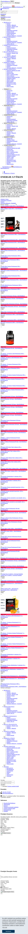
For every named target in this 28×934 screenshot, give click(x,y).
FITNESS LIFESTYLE (9, 69)
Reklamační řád (7, 809)
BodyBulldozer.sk (7, 7)
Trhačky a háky (10, 80)
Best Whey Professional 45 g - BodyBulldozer (11, 583)
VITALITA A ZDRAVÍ (9, 57)
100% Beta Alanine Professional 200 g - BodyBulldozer (14, 270)
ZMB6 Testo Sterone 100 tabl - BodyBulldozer (12, 568)
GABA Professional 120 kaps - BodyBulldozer (12, 407)
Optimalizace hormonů (12, 30)
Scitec (8, 773)
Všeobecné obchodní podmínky (11, 807)
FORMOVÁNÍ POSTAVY (10, 45)
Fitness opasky (10, 81)
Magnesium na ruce (11, 82)
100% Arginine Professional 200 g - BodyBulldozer (13, 242)
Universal (9, 776)
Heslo (2, 12)
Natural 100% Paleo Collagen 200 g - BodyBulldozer (13, 471)
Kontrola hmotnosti (11, 33)
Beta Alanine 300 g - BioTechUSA (9, 590)
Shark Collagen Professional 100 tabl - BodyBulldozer (13, 512)
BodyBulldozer (10, 769)
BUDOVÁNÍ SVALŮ (9, 37)
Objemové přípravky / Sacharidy (14, 35)
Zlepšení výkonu (10, 27)
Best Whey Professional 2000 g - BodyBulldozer (12, 322)
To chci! (3, 784)
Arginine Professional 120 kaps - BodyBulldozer (12, 298)
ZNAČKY (6, 766)
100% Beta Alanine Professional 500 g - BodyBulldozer (14, 279)
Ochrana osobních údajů (9, 808)
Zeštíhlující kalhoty (11, 78)
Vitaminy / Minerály (11, 25)
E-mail (2, 11)
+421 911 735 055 (6, 792)
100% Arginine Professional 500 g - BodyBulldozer (13, 250)
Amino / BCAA (10, 34)
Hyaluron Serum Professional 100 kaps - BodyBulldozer (14, 424)
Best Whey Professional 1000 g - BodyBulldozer (12, 314)
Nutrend (8, 772)
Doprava (6, 805)
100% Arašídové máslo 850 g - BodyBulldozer (12, 208)
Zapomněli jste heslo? (6, 17)
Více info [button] (4, 927)
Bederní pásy (10, 71)
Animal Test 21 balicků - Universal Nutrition (11, 575)
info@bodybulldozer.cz (7, 793)
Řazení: (2, 204)
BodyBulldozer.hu (18, 7)
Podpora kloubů (10, 31)
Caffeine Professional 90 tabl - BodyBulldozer (11, 348)
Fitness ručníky (10, 86)
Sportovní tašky (10, 73)
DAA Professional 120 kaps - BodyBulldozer (11, 399)
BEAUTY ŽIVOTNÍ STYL (10, 51)
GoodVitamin (10, 770)
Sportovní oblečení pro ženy (13, 77)
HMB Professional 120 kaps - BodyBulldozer (11, 415)
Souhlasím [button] (8, 931)
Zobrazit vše (9, 90)
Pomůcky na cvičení (11, 84)
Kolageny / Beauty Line (12, 26)
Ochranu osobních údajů (13, 786)
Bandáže (9, 85)
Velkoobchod (7, 804)
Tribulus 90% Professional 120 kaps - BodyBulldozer (13, 560)
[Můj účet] (2, 5)
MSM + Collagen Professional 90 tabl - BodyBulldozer (14, 441)
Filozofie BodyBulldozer (9, 803)
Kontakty (6, 811)
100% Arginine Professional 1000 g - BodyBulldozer (13, 234)
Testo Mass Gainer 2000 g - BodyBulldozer (11, 531)
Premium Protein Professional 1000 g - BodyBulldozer (13, 686)
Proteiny (9, 23)
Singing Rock (10, 774)
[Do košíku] (1, 265)
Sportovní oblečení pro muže (13, 70)
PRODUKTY (7, 22)
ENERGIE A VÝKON (9, 62)
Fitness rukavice (10, 75)
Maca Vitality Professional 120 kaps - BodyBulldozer (13, 432)
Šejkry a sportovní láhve (12, 74)
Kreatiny (9, 29)
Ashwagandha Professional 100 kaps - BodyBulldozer (13, 306)
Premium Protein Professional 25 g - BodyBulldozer (13, 678)
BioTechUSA (10, 768)
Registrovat (3, 14)
